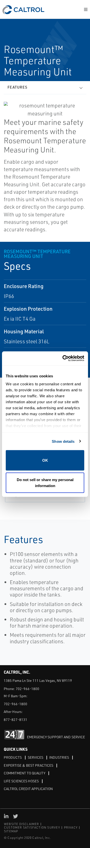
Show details (63, 441)
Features (18, 87)
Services (35, 757)
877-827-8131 (15, 719)
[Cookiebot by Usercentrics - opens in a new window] (63, 358)
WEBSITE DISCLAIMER (21, 824)
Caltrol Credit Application (28, 789)
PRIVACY (71, 827)
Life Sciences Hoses (21, 781)
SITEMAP (11, 831)
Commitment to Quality (24, 773)
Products (13, 757)
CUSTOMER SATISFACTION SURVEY (32, 827)
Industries (59, 757)
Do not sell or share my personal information (45, 482)
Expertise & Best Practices (28, 765)
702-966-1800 (27, 689)
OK (45, 460)
